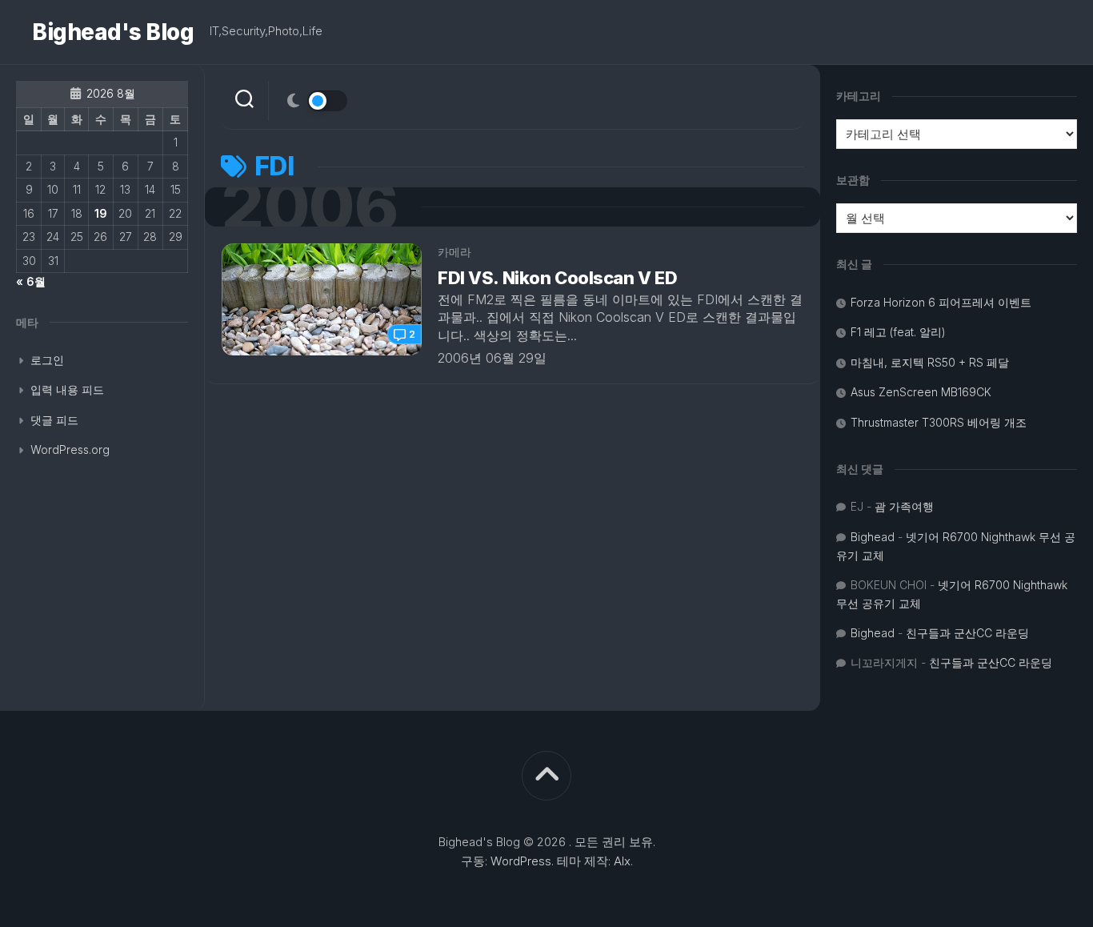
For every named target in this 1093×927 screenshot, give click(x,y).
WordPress (520, 861)
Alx (622, 861)
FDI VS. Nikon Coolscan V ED (557, 277)
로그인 (47, 360)
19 (100, 213)
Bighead (873, 537)
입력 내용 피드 (67, 389)
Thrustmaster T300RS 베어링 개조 (939, 422)
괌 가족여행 (904, 506)
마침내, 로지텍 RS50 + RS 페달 (930, 362)
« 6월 (31, 281)
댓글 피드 (54, 420)
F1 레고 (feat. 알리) (898, 332)
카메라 (454, 252)
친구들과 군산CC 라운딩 (967, 633)
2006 (309, 207)
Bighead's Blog (113, 32)
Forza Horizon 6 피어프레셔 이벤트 (941, 302)
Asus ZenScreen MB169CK (921, 392)
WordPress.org (70, 449)
